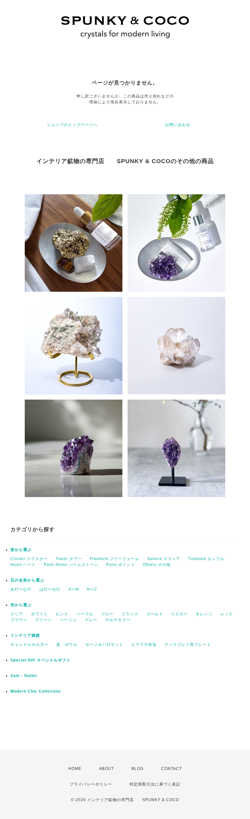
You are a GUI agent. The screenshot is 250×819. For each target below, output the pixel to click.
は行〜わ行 (50, 589)
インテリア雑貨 (25, 635)
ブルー (107, 614)
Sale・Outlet (23, 675)
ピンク (62, 614)
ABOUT (106, 768)
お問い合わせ (177, 124)
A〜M (73, 589)
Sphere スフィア (163, 559)
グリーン (43, 620)
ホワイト (39, 614)
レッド (226, 614)
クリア (16, 614)
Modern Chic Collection (35, 691)
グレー (91, 620)
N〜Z (92, 589)
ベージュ (68, 620)
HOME (74, 768)
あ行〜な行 (21, 589)
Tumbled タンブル (206, 559)
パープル (84, 614)
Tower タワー (69, 559)
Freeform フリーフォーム (114, 559)
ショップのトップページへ (72, 124)
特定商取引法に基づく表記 (155, 784)
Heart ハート (23, 564)
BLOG (138, 768)
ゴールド (154, 614)
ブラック (129, 614)
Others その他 (157, 564)
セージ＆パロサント (104, 644)
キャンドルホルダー (29, 644)
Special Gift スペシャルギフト (40, 660)
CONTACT (171, 768)
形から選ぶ (21, 549)
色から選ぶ (21, 605)
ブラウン (18, 620)
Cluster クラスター (29, 559)
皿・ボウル (66, 644)
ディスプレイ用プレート (187, 644)
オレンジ (204, 614)
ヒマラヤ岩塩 (144, 644)
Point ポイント (120, 564)
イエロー (179, 614)
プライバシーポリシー (91, 784)
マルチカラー (118, 620)
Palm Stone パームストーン (71, 564)
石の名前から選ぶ (27, 580)
